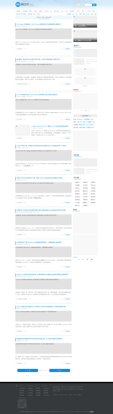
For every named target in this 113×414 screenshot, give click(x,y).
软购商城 (38, 390)
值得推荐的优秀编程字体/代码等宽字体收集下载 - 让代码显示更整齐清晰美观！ (40, 339)
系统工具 (93, 185)
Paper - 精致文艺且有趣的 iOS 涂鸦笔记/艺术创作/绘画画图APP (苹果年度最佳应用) (41, 306)
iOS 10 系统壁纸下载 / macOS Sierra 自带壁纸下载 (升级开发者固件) (37, 95)
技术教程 (20, 267)
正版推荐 (38, 395)
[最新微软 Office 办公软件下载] (85, 69)
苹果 (84, 14)
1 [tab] (81, 110)
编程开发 (20, 363)
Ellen (66, 395)
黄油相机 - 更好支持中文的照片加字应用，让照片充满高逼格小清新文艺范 (38, 59)
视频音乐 (85, 194)
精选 (96, 14)
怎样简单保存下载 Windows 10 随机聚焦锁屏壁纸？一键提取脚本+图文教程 (39, 242)
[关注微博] (87, 259)
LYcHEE (70, 395)
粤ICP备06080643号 (53, 411)
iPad (20, 324)
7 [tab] (89, 110)
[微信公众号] (92, 259)
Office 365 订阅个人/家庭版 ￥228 (86, 122)
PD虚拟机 (69, 14)
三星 (32, 228)
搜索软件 (30, 388)
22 (25, 202)
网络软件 (77, 182)
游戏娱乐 (85, 182)
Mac (19, 96)
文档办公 (77, 188)
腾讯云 (23, 411)
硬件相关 (93, 194)
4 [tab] (85, 110)
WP (31, 411)
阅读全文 (68, 48)
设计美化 (25, 84)
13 (25, 331)
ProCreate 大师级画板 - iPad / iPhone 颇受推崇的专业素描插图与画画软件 (39, 24)
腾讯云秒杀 (82, 124)
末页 (60, 375)
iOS (19, 26)
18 (25, 234)
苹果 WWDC (25, 112)
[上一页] (30, 376)
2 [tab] (82, 110)
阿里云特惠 (82, 127)
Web (31, 212)
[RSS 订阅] (83, 259)
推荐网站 (77, 194)
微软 (81, 14)
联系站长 (22, 393)
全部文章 (30, 14)
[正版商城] (79, 259)
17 (40, 375)
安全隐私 (77, 196)
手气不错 (30, 390)
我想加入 (79, 395)
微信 (24, 77)
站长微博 (22, 390)
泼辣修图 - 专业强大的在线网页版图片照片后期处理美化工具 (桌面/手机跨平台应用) (41, 210)
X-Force (61, 395)
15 (25, 48)
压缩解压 (85, 205)
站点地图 (30, 395)
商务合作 (85, 86)
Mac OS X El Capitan (33, 196)
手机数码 (93, 188)
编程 (23, 356)
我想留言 (22, 395)
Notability (65, 324)
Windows (20, 244)
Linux (24, 276)
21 (51, 375)
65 (25, 363)
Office (92, 14)
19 (46, 375)
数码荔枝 (46, 390)
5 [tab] (86, 110)
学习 (36, 359)
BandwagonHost (41, 411)
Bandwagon (47, 395)
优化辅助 (20, 299)
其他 (24, 96)
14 (32, 375)
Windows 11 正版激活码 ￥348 (85, 119)
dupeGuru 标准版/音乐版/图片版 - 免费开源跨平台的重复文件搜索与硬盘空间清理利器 (42, 274)
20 (49, 375)
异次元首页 (23, 14)
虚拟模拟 (77, 199)
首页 (27, 375)
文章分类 (30, 393)
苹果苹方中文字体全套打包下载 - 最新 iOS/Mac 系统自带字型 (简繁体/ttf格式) (40, 178)
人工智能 (77, 202)
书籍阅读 (85, 199)
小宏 (75, 395)
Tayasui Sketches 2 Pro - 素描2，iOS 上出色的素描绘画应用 (50, 126)
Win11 (76, 14)
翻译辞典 (93, 202)
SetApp (87, 14)
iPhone (28, 228)
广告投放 (91, 411)
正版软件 (38, 388)
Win (19, 61)
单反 (21, 228)
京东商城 (46, 393)
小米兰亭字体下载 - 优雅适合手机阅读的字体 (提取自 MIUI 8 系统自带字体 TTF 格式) (41, 146)
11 (25, 119)
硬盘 (44, 292)
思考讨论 (77, 205)
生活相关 (85, 196)
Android (25, 61)
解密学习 (93, 199)
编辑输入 (85, 202)
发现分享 (77, 191)
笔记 (33, 326)
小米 (36, 228)
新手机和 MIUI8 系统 (35, 163)
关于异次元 (22, 388)
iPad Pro (20, 42)
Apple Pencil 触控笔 (31, 42)
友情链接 (38, 393)
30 (25, 267)
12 (30, 299)
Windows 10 (22, 260)
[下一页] (57, 376)
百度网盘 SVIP (90, 127)
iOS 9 (24, 196)
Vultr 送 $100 (89, 124)
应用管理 (25, 299)
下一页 (59, 370)
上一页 (28, 370)
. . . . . (43, 45)
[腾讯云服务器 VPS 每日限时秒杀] (85, 78)
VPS (73, 14)
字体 (19, 166)
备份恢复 (93, 196)
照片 (36, 79)
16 (25, 170)
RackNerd (46, 388)
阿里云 (27, 411)
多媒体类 (20, 48)
